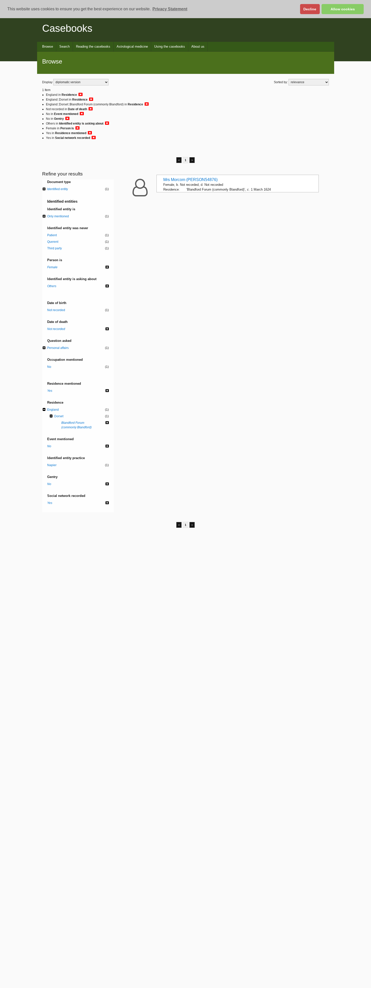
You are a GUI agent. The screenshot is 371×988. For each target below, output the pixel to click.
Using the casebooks (169, 46)
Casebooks (67, 28)
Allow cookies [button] (343, 9)
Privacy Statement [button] (169, 9)
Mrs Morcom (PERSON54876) (190, 179)
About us (197, 46)
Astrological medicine (132, 46)
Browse (47, 46)
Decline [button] (309, 9)
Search (64, 46)
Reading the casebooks (93, 46)
